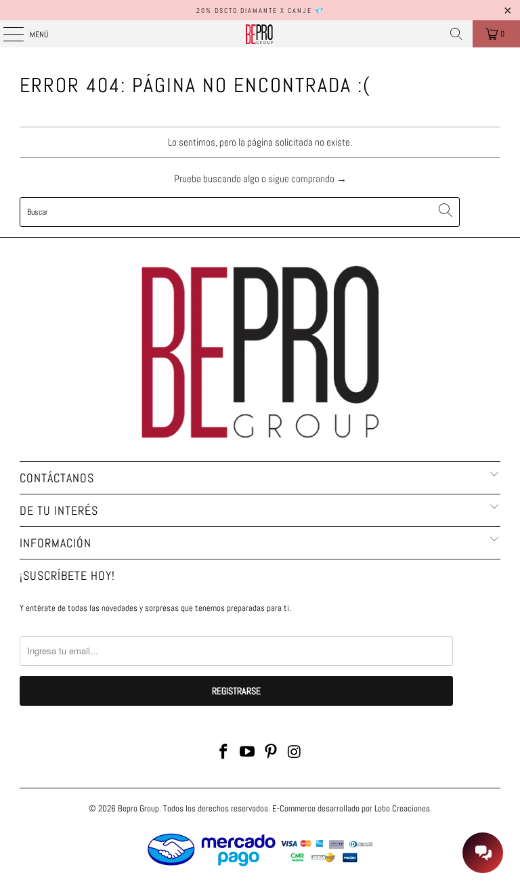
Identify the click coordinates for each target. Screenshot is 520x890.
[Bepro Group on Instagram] (294, 752)
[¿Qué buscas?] (456, 33)
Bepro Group (138, 808)
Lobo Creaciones (402, 808)
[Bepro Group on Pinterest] (271, 752)
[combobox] (240, 212)
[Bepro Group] (260, 33)
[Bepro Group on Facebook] (224, 752)
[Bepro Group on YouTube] (248, 752)
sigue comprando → (307, 178)
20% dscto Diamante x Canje (254, 10)
